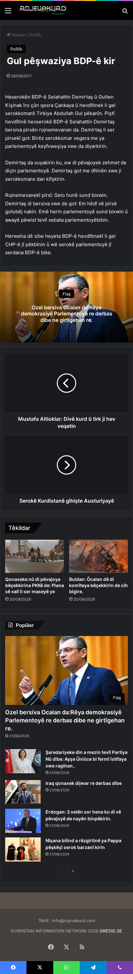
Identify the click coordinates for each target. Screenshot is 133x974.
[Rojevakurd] (42, 10)
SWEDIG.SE (110, 930)
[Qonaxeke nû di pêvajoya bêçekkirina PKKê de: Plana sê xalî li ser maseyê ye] (34, 556)
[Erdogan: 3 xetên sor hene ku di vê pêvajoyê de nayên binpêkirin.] (23, 821)
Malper (18, 34)
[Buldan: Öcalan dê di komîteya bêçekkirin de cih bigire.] (98, 556)
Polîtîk (35, 34)
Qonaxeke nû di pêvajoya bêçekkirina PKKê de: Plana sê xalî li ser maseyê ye (34, 585)
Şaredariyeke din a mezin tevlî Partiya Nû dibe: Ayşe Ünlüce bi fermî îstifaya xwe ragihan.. (87, 758)
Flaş (67, 293)
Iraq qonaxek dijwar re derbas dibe (84, 783)
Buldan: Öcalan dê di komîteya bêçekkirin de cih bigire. (98, 585)
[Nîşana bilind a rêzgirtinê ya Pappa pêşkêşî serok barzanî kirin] (23, 849)
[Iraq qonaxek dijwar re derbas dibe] (23, 792)
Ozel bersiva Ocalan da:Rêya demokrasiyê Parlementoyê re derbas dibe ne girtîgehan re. (66, 313)
